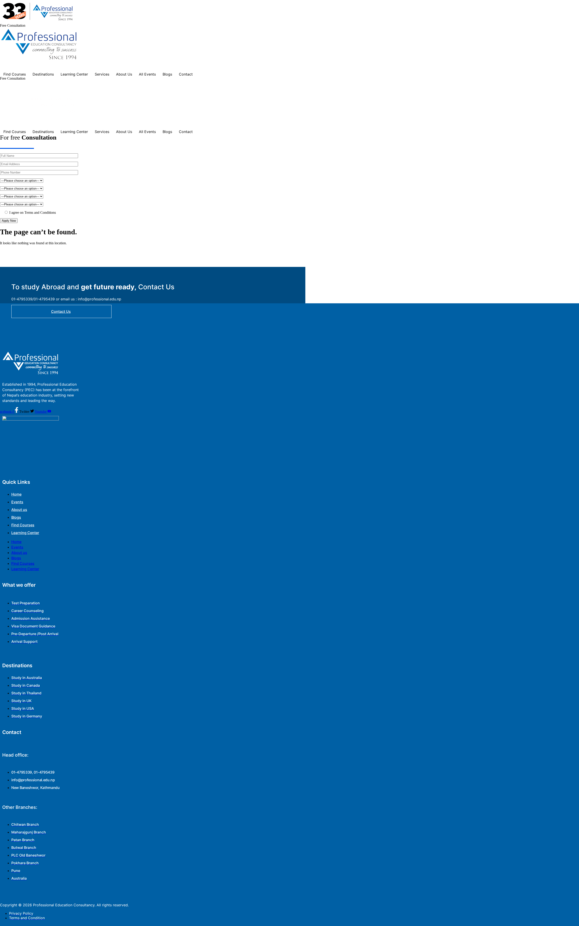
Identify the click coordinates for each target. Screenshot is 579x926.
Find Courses (14, 74)
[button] (12, 25)
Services (102, 74)
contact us (61, 311)
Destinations (43, 74)
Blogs (167, 74)
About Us (124, 74)
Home (16, 494)
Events (17, 502)
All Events (147, 74)
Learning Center (74, 74)
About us (19, 509)
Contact (186, 74)
